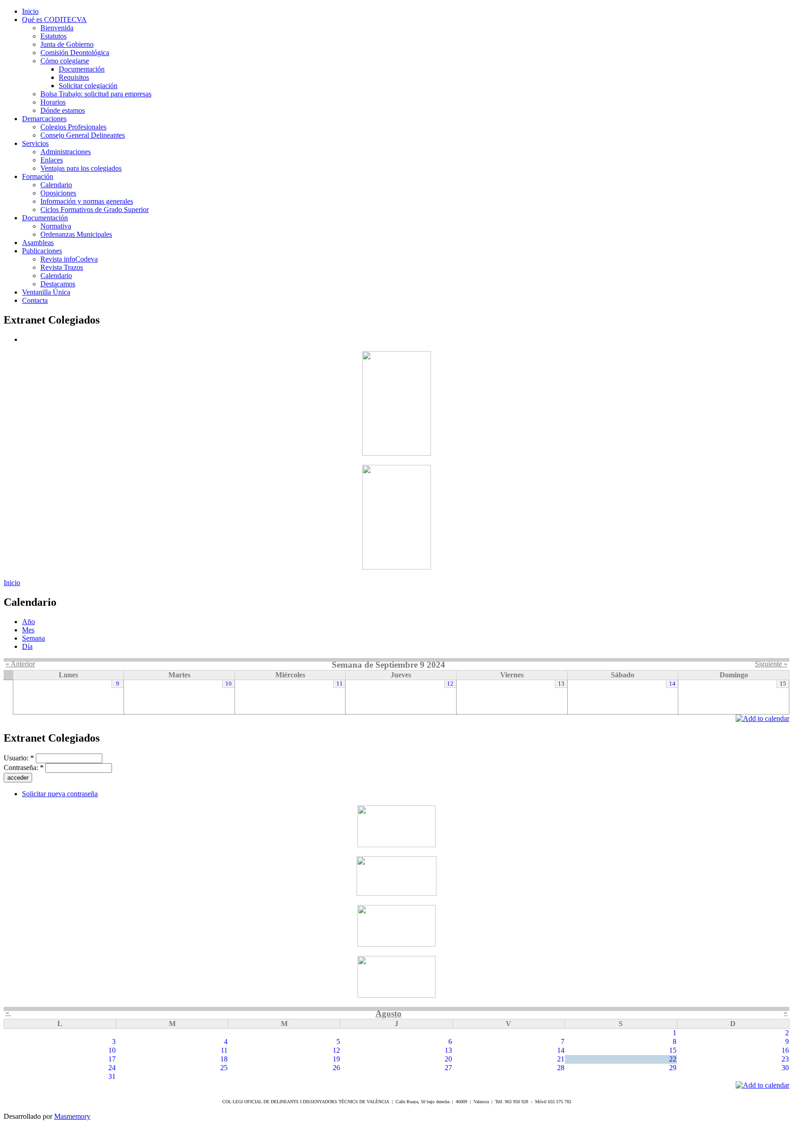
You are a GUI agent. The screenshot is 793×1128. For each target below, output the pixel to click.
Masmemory (72, 1116)
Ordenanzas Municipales (76, 234)
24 (112, 1068)
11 (339, 684)
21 (560, 1059)
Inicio (12, 582)
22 (672, 1059)
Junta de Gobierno (67, 44)
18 (224, 1059)
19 (336, 1059)
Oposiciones (58, 193)
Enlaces (51, 160)
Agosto (388, 1013)
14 (672, 684)
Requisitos (74, 77)
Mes (28, 630)
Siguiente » (771, 664)
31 (112, 1076)
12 (450, 684)
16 (785, 1050)
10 (228, 684)
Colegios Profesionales (73, 127)
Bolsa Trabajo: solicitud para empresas (95, 94)
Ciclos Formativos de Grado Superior (94, 209)
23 (785, 1059)
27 (448, 1068)
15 (783, 684)
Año (28, 621)
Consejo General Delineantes (82, 135)
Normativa (55, 226)
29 (672, 1068)
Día (27, 646)
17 (112, 1059)
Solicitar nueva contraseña (60, 794)
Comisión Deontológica (74, 52)
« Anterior (20, 664)
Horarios (53, 102)
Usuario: (19, 758)
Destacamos (57, 284)
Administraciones (65, 152)
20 (448, 1059)
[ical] (762, 718)
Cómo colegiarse (64, 61)
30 (785, 1068)
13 (561, 684)
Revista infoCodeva (69, 259)
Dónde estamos (62, 110)
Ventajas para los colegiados (81, 168)
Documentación (82, 69)
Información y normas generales (86, 201)
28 (560, 1068)
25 (224, 1068)
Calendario (56, 185)
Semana (33, 638)
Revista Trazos (61, 267)
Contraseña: (24, 767)
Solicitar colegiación (88, 85)
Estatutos (53, 36)
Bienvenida (56, 28)
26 (336, 1068)
